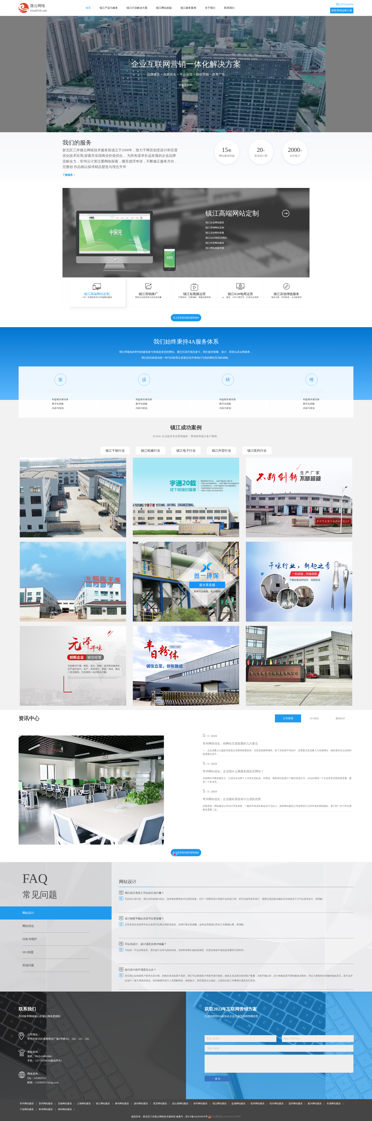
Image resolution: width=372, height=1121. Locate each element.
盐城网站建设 (238, 1103)
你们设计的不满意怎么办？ (140, 969)
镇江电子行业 (186, 450)
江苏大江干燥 (32, 469)
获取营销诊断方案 (341, 10)
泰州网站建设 (122, 1103)
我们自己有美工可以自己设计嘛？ (144, 892)
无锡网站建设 (65, 1103)
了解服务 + (68, 174)
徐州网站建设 (200, 1103)
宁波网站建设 (27, 1109)
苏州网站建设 (46, 1103)
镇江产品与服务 (109, 7)
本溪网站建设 (334, 1103)
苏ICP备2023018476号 (196, 1116)
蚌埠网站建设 (46, 1109)
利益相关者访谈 (60, 399)
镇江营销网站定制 (214, 227)
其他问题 (28, 965)
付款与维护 (29, 939)
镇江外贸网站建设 (214, 243)
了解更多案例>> (35, 520)
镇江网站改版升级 (214, 248)
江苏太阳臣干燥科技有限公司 (41, 553)
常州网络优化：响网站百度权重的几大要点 (230, 743)
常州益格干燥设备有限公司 (266, 553)
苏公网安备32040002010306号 (226, 1116)
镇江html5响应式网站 (216, 238)
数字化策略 (58, 404)
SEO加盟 (28, 952)
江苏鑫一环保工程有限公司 (153, 553)
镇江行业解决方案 (137, 7)
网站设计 (28, 912)
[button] (207, 264)
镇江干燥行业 (115, 450)
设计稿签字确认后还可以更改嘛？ (144, 918)
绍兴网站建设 (277, 1103)
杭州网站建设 (257, 1103)
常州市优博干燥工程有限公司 (267, 469)
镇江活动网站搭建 (214, 232)
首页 (88, 7)
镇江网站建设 (103, 1103)
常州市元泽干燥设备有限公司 (41, 637)
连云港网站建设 (180, 1103)
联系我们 (229, 7)
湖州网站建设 (65, 1109)
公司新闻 (288, 718)
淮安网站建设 (160, 1103)
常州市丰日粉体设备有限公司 (154, 637)
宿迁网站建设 (219, 1103)
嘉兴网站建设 (315, 1103)
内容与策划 (58, 408)
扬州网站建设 (141, 1103)
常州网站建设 (27, 1103)
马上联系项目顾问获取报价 (186, 318)
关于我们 (210, 7)
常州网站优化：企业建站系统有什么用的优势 (232, 799)
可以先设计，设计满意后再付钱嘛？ (146, 944)
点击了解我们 (186, 85)
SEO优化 (314, 718)
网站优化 (28, 926)
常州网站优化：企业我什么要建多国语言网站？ (233, 771)
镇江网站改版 (164, 7)
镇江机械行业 (150, 450)
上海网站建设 (84, 1103)
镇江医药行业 (257, 450)
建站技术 (340, 718)
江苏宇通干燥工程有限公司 (153, 469)
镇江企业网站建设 (214, 222)
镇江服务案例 (188, 7)
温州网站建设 (296, 1103)
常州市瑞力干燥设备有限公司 (267, 637)
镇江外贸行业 (221, 450)
